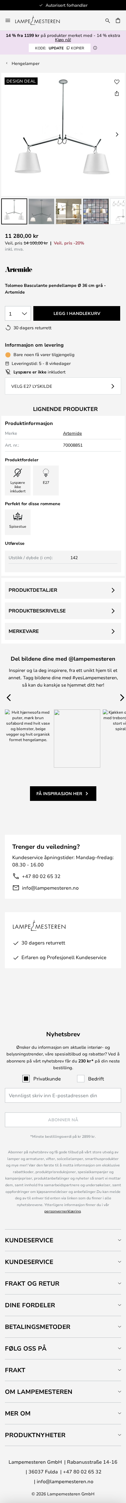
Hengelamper (25, 63)
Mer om (18, 1413)
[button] (14, 211)
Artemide (72, 433)
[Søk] (108, 20)
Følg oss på (25, 1348)
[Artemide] (35, 270)
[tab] (63, 1240)
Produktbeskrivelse (37, 610)
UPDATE (59, 47)
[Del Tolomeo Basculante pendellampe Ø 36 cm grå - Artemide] (116, 93)
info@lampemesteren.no (50, 887)
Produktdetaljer (33, 590)
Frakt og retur (32, 1283)
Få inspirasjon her (59, 793)
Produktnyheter (35, 1435)
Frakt (15, 1370)
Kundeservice (29, 1240)
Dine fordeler (30, 1305)
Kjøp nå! (63, 39)
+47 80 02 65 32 (41, 876)
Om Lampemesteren (38, 1391)
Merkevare (24, 631)
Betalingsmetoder (37, 1327)
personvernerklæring (62, 1210)
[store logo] (41, 20)
